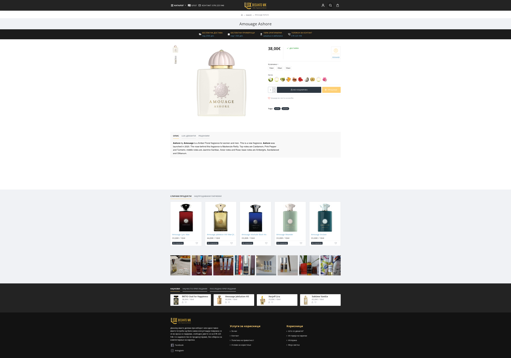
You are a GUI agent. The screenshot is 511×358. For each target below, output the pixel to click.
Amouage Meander (284, 234)
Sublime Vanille (320, 296)
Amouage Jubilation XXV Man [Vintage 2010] (221, 234)
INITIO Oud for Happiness (195, 296)
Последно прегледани (223, 288)
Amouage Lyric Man (180, 234)
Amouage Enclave (319, 234)
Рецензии (204, 136)
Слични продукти (180, 196)
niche (277, 108)
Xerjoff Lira (274, 296)
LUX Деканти (189, 136)
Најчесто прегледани (195, 288)
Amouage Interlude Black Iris (254, 234)
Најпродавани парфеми (208, 196)
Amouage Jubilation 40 (237, 296)
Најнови (175, 288)
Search (249, 15)
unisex (285, 108)
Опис (176, 136)
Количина (272, 64)
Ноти (270, 75)
